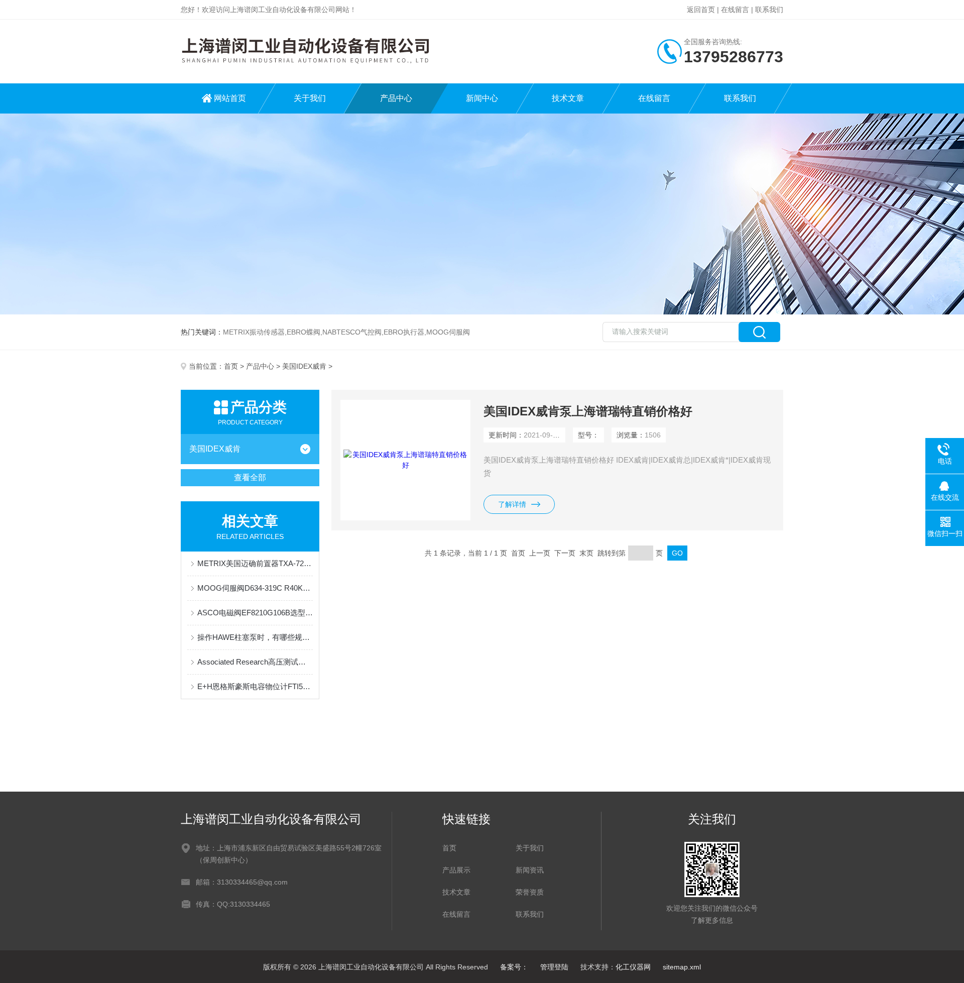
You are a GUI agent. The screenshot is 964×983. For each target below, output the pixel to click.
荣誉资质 (530, 892)
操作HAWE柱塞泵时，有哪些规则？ (255, 637)
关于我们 (310, 98)
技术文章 (568, 98)
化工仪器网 (633, 967)
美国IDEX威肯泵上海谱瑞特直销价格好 (588, 411)
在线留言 (735, 10)
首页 (231, 366)
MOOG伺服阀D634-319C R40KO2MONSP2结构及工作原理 (255, 588)
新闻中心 (482, 98)
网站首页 (230, 98)
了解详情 (512, 504)
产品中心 (396, 98)
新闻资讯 (530, 870)
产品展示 (456, 870)
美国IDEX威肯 (304, 366)
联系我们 (769, 10)
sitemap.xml (682, 967)
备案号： (514, 967)
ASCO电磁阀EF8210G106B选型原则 (255, 612)
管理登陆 (554, 967)
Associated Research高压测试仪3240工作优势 (255, 662)
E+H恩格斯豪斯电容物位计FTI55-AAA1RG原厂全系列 (255, 686)
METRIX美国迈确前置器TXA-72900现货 (255, 563)
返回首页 (701, 10)
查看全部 (250, 477)
